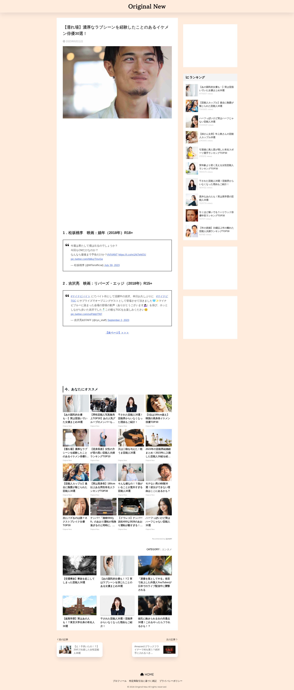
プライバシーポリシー (170, 681)
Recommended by (158, 539)
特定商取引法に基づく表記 (143, 681)
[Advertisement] (117, 144)
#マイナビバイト (80, 296)
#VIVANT (112, 254)
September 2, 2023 (118, 320)
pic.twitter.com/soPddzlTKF (86, 314)
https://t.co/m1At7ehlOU (132, 254)
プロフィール (120, 681)
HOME (149, 674)
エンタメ (167, 549)
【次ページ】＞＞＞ (117, 332)
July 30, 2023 (112, 265)
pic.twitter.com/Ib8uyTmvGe (87, 259)
